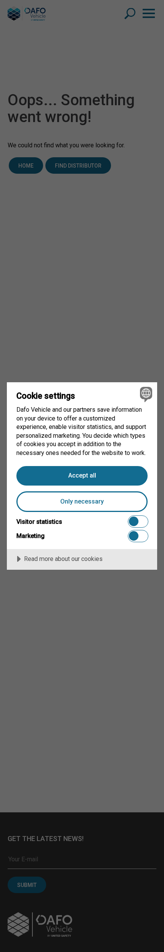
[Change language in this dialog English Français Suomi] (145, 394)
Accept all (82, 475)
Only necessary (82, 501)
